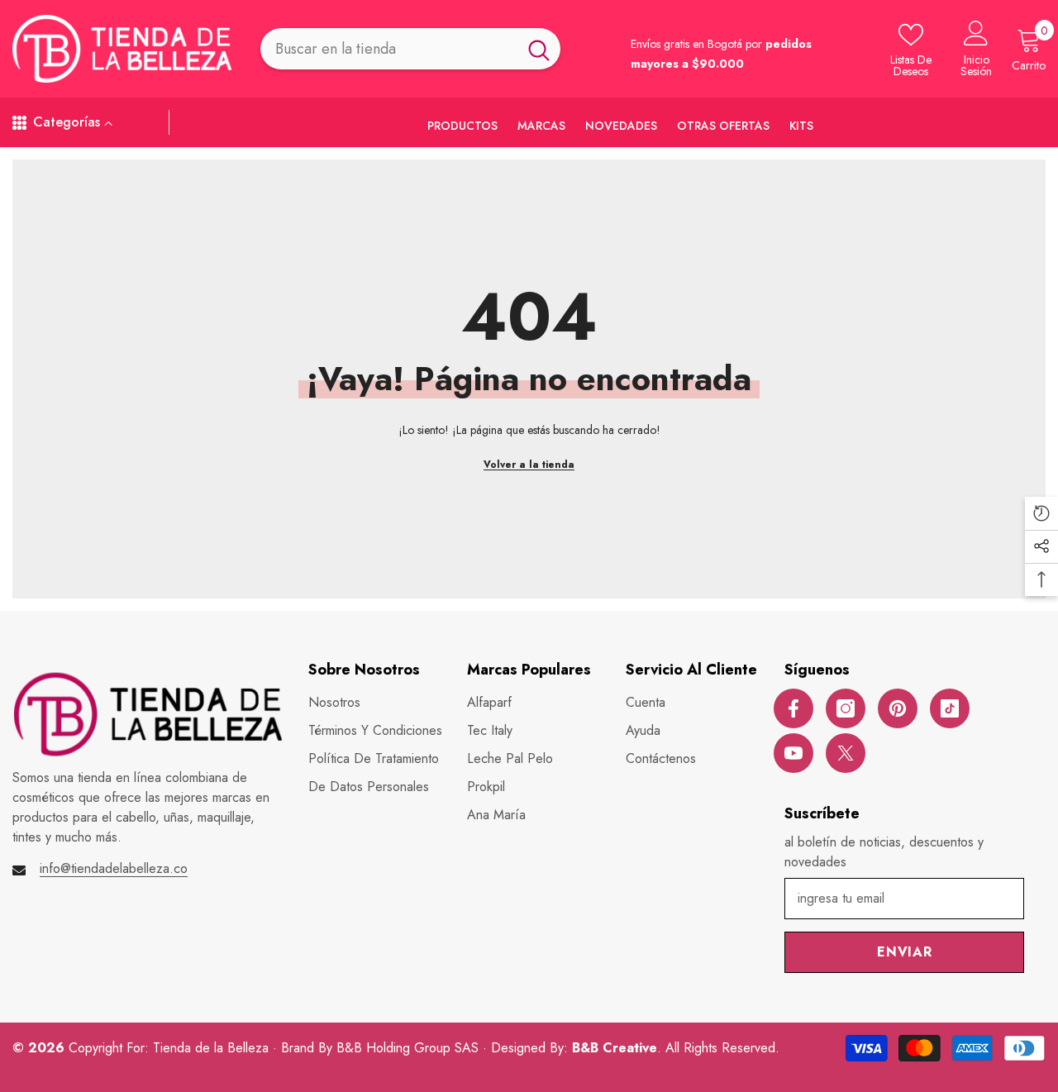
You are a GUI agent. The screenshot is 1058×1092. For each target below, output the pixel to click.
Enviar (904, 951)
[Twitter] (845, 753)
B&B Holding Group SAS (409, 1047)
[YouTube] (793, 753)
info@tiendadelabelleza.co (114, 868)
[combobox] (388, 48)
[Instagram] (845, 708)
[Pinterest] (897, 708)
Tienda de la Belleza (213, 1047)
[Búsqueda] (410, 48)
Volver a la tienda (529, 464)
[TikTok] (950, 708)
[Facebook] (793, 708)
